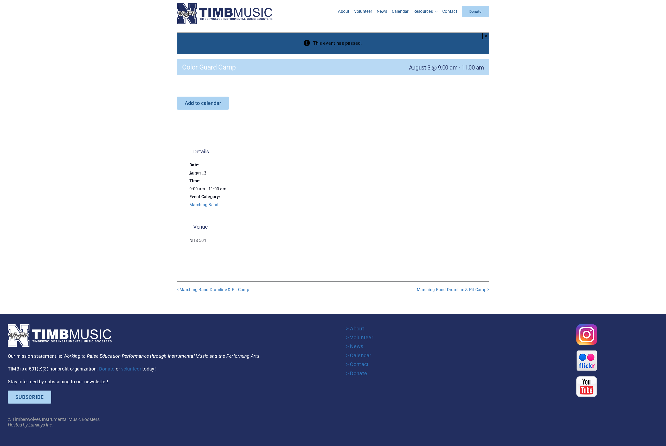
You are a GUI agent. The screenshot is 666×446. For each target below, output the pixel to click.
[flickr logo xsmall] (586, 352)
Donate (107, 369)
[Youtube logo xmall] (586, 378)
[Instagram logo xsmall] (586, 326)
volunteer (131, 369)
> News (354, 346)
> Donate (356, 373)
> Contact (357, 364)
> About (355, 328)
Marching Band (204, 204)
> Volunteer (359, 337)
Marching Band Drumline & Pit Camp (214, 289)
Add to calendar (203, 103)
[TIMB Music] (225, 5)
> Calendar (359, 355)
